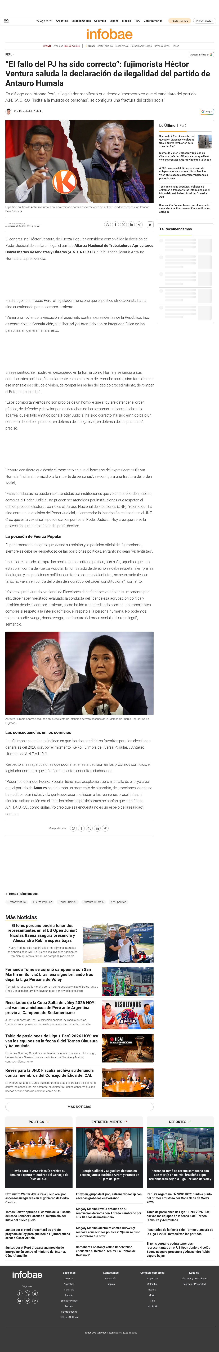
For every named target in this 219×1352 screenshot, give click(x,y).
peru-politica (118, 902)
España (114, 20)
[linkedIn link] (35, 1301)
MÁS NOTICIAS (79, 1107)
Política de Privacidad (194, 1284)
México (126, 20)
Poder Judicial (67, 902)
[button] (6, 20)
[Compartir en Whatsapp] (107, 224)
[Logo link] (109, 34)
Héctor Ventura (17, 902)
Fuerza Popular (42, 902)
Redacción (110, 1278)
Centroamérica (153, 20)
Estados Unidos (81, 20)
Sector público (105, 46)
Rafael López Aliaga (141, 46)
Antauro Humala (94, 902)
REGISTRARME (180, 20)
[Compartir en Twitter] (123, 224)
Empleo (111, 1284)
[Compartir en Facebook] (115, 224)
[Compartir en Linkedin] (131, 224)
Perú (137, 20)
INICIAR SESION (204, 20)
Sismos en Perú (162, 46)
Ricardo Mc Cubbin (30, 111)
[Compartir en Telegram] (139, 224)
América (69, 1278)
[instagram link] (35, 1293)
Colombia (100, 20)
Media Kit (153, 1306)
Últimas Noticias (69, 1317)
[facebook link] (20, 1293)
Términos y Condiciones (194, 1278)
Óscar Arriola (122, 46)
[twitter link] (27, 1293)
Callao (175, 46)
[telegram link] (27, 1301)
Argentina (62, 20)
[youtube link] (20, 1301)
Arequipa (66, 46)
